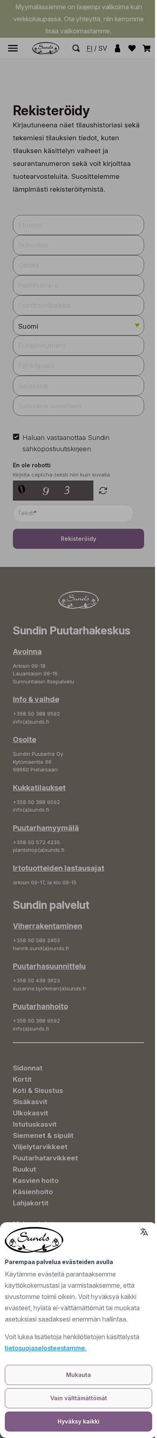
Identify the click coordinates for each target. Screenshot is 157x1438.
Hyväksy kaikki (78, 1421)
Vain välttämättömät (78, 1398)
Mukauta (78, 1374)
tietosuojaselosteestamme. (46, 1348)
